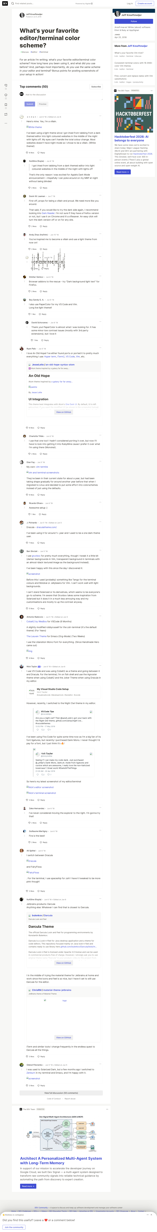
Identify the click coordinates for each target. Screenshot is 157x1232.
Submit (29, 104)
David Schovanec (40, 322)
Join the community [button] (14, 1227)
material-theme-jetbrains (57, 990)
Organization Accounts (105, 1211)
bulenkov (37, 915)
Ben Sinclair (32, 551)
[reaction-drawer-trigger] (6, 86)
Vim (78, 356)
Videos (44, 1211)
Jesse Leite (37, 392)
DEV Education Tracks (58, 1211)
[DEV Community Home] (5, 3)
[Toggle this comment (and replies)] (22, 121)
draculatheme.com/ (47, 527)
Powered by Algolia (83, 4)
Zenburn (30, 1072)
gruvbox (36, 555)
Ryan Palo (31, 348)
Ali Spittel (31, 850)
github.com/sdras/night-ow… (69, 720)
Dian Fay (31, 462)
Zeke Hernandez (36, 808)
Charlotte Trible (36, 436)
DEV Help (73, 1211)
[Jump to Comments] (6, 96)
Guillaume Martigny (38, 831)
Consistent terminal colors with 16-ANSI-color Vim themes (133, 66)
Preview (42, 104)
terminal (43, 52)
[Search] (12, 3)
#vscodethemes (43, 723)
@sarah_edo (66, 718)
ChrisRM (36, 990)
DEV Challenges (24, 1211)
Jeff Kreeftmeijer (34, 14)
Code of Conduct (54, 1099)
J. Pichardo (32, 522)
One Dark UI (71, 404)
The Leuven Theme (36, 636)
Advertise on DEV (86, 1211)
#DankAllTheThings (68, 768)
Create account (145, 3)
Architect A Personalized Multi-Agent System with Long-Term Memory (61, 1160)
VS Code (70, 356)
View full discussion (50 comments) (61, 1093)
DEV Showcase (122, 1211)
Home (13, 1211)
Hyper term (50, 356)
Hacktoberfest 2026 (142, 154)
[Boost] (6, 114)
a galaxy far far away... (61, 381)
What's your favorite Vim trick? (128, 54)
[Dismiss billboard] (151, 1215)
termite (44, 467)
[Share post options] (5, 123)
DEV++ (36, 1211)
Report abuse (70, 1099)
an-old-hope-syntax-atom (60, 364)
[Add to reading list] (6, 106)
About (133, 1211)
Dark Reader (48, 213)
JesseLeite (38, 364)
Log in (130, 3)
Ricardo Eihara (36, 503)
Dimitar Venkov (36, 277)
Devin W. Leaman (37, 196)
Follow (134, 21)
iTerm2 (61, 356)
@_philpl (39, 762)
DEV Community (41, 1208)
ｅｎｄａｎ (31, 117)
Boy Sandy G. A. (36, 300)
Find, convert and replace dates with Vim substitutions (133, 79)
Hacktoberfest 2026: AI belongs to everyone (131, 138)
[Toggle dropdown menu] (100, 116)
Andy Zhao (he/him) (38, 234)
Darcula (48, 915)
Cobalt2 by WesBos (36, 621)
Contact (141, 1211)
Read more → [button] (28, 1186)
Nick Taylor (32, 666)
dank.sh (60, 762)
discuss (25, 52)
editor (34, 52)
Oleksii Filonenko (35, 1065)
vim (38, 467)
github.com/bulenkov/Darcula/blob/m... (78, 946)
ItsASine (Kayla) (36, 161)
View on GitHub (63, 412)
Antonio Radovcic (35, 617)
